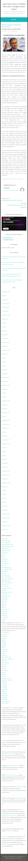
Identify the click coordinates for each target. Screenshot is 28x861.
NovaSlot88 (4, 598)
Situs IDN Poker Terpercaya (8, 754)
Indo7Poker (4, 836)
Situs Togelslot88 (6, 540)
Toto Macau (4, 594)
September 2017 (6, 443)
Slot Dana (4, 655)
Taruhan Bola (17, 25)
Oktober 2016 (5, 479)
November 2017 (5, 440)
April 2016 (4, 502)
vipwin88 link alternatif (7, 680)
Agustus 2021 (5, 389)
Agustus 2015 (5, 529)
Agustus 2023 (5, 319)
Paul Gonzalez (14, 31)
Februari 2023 (5, 334)
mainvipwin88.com (6, 567)
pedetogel (4, 684)
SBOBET (4, 691)
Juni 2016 (4, 494)
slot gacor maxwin (6, 678)
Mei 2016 (4, 498)
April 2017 (4, 455)
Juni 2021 (4, 397)
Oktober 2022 (5, 346)
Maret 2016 (4, 506)
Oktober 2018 (5, 428)
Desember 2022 (5, 342)
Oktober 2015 (5, 521)
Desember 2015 (5, 514)
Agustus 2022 (5, 354)
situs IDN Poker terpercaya (12, 765)
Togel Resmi (5, 561)
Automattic (18, 858)
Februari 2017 (5, 463)
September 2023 (6, 315)
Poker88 (4, 607)
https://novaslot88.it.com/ (8, 659)
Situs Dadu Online (18, 786)
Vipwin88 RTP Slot (6, 550)
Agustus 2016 (5, 486)
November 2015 (5, 518)
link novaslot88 (5, 632)
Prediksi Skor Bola (7, 25)
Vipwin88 (4, 565)
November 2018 (5, 424)
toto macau (4, 634)
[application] (14, 224)
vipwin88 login (5, 703)
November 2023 (5, 307)
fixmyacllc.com (5, 584)
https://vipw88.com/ (7, 577)
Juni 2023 (4, 323)
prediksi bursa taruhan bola (19, 60)
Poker (3, 556)
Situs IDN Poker (9, 830)
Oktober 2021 (5, 381)
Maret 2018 (4, 436)
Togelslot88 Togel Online (8, 546)
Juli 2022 (4, 358)
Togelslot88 (4, 538)
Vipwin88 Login (5, 552)
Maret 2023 (4, 330)
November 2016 (5, 475)
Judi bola (7, 179)
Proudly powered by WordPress (13, 856)
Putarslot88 (4, 636)
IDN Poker (4, 554)
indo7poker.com (8, 237)
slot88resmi (4, 682)
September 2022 (6, 350)
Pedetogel (4, 611)
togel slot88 (4, 689)
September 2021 (6, 385)
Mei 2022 (4, 366)
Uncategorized (6, 26)
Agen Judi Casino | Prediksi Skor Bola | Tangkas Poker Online (14, 6)
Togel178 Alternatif (6, 657)
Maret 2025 (4, 295)
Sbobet (3, 674)
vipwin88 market (6, 575)
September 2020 (6, 401)
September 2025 (6, 292)
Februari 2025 (5, 299)
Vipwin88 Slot (5, 548)
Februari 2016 (5, 510)
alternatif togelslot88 (7, 569)
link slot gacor (5, 586)
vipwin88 (4, 573)
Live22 (21, 725)
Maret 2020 (4, 408)
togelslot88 (4, 571)
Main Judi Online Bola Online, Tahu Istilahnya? (16, 205)
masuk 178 (4, 613)
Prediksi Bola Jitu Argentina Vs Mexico (12, 199)
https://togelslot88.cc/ (7, 582)
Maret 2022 (4, 369)
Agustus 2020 (5, 405)
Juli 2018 (4, 432)
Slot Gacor (4, 557)
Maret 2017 (4, 459)
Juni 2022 (4, 362)
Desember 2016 (5, 471)
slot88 (3, 653)
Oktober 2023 (5, 311)
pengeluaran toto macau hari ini (9, 815)
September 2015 (6, 525)
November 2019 (5, 412)
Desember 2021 (5, 377)
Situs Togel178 (5, 563)
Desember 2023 (5, 303)
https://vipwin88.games (7, 579)
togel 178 (4, 601)
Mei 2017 (4, 451)
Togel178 (4, 645)
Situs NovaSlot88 (6, 596)
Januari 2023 (5, 338)
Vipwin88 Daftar (5, 609)
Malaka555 (4, 661)
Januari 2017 (5, 467)
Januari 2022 (5, 373)
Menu (15, 19)
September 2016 (6, 482)
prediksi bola (13, 179)
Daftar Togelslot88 (6, 542)
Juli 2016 (4, 490)
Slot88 (3, 621)
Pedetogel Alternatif (7, 592)
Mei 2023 (4, 327)
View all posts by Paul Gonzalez (11, 190)
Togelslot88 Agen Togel (7, 544)
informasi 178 (5, 617)
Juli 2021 (4, 393)
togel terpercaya (6, 701)
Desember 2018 (5, 420)
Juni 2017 (4, 447)
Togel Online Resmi (6, 588)
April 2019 (4, 416)
